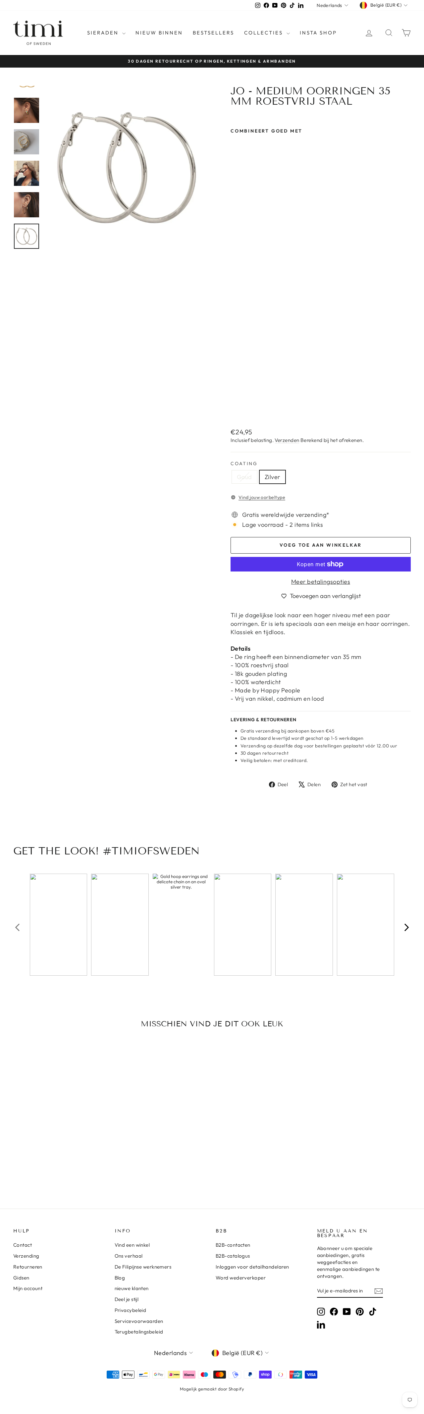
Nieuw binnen (159, 32)
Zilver (272, 477)
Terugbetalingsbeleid (139, 1332)
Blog (120, 1278)
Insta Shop (318, 32)
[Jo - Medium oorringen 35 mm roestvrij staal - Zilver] (244, 407)
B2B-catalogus (233, 1256)
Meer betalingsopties (320, 581)
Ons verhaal (129, 1256)
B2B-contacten (233, 1245)
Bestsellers (213, 32)
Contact (22, 1245)
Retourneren (27, 1267)
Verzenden (287, 440)
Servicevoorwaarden (139, 1321)
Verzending (26, 1256)
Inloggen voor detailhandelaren (252, 1267)
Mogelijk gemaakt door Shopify (212, 1388)
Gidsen (21, 1278)
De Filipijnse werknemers (143, 1267)
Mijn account (27, 1288)
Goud (244, 477)
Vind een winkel (132, 1245)
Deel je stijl (127, 1299)
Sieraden (104, 32)
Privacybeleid (130, 1310)
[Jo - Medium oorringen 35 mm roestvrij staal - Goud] (235, 407)
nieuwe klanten (132, 1288)
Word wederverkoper (241, 1278)
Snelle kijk (60, 1131)
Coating (244, 463)
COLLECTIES (264, 32)
